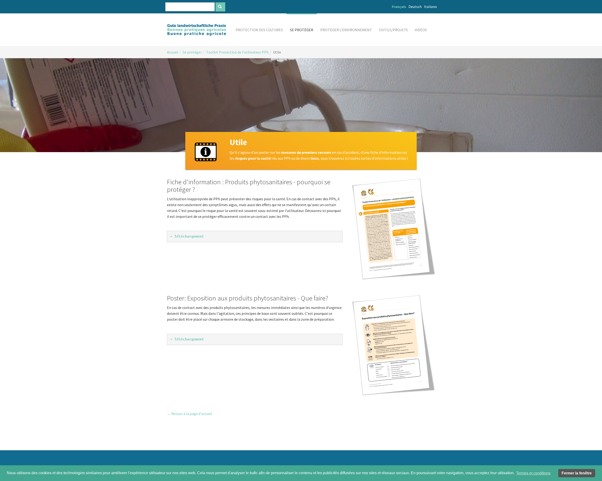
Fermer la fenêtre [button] (577, 473)
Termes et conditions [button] (533, 473)
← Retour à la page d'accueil (189, 413)
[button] (259, 29)
